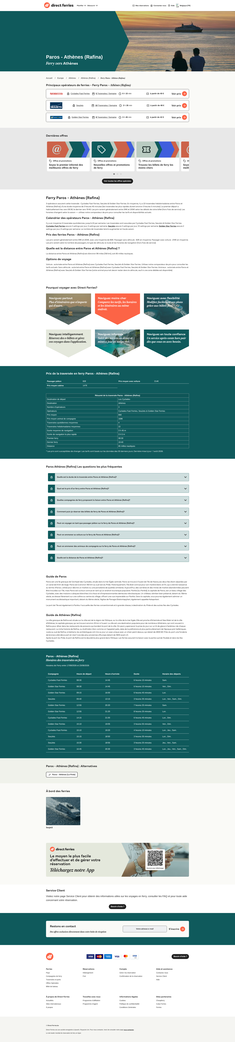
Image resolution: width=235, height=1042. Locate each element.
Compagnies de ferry (54, 976)
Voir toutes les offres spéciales (117, 181)
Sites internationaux (53, 1004)
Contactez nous (162, 973)
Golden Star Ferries (167, 226)
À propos (49, 1007)
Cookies (122, 1000)
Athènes (72, 78)
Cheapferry (160, 1000)
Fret (84, 976)
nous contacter (129, 1030)
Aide (158, 980)
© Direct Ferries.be (52, 1025)
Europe (60, 78)
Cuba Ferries (161, 1004)
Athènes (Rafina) (88, 78)
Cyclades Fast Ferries (55, 226)
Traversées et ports (53, 980)
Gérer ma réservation (127, 973)
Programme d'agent (90, 1004)
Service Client (161, 976)
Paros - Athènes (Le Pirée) (63, 775)
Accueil (49, 78)
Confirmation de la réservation (130, 976)
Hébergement (88, 973)
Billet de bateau (52, 986)
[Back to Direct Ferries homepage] (58, 5)
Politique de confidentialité (129, 1004)
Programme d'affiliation (91, 1000)
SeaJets (111, 226)
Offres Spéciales (52, 983)
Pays (48, 973)
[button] (118, 477)
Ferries (159, 1007)
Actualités (49, 1000)
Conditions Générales (127, 1007)
